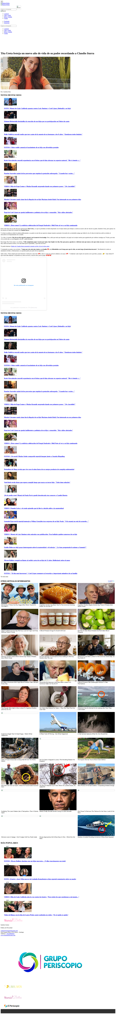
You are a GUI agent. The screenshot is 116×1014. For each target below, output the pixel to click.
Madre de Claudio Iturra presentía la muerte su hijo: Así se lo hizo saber (30, 246)
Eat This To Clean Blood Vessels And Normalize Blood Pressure (93, 631)
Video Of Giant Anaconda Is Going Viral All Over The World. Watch (18, 760)
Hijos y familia (8, 17)
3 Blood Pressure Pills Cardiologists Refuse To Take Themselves (93, 683)
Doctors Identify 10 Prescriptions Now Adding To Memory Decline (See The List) (56, 657)
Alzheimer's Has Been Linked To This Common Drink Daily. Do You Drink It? (96, 657)
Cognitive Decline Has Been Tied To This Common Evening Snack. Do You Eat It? (57, 605)
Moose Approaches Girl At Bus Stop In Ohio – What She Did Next (57, 837)
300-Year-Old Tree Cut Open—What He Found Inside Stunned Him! (19, 786)
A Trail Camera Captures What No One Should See (92, 734)
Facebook (6, 21)
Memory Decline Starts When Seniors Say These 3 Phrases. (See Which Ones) (18, 657)
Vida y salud (7, 15)
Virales (6, 18)
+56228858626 (10, 933)
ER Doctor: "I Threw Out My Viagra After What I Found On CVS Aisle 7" (18, 605)
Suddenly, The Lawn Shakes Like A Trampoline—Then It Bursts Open (19, 812)
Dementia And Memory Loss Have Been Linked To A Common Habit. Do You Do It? (55, 683)
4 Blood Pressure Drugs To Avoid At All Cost (52, 630)
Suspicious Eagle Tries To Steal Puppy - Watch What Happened (16, 734)
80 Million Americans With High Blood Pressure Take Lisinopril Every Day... (19, 683)
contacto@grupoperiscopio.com (9, 930)
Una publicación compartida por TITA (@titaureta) (23, 307)
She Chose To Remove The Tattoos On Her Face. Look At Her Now (96, 812)
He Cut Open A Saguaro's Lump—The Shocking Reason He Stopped (57, 760)
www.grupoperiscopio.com (8, 935)
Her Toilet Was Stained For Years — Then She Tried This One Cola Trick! (57, 708)
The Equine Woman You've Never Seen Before (92, 759)
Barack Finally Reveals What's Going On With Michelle (55, 811)
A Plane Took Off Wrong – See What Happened (53, 734)
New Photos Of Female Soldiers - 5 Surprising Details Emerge (96, 785)
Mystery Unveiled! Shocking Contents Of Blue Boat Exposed (96, 837)
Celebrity (6, 14)
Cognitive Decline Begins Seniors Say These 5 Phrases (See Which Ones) (95, 605)
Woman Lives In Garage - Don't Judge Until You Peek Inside (19, 837)
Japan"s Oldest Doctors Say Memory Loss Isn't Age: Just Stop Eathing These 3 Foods (19, 631)
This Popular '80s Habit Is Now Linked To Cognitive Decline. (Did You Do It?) (19, 708)
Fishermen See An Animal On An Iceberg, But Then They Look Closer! (94, 708)
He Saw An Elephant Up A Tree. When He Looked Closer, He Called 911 (57, 786)
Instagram (6, 23)
